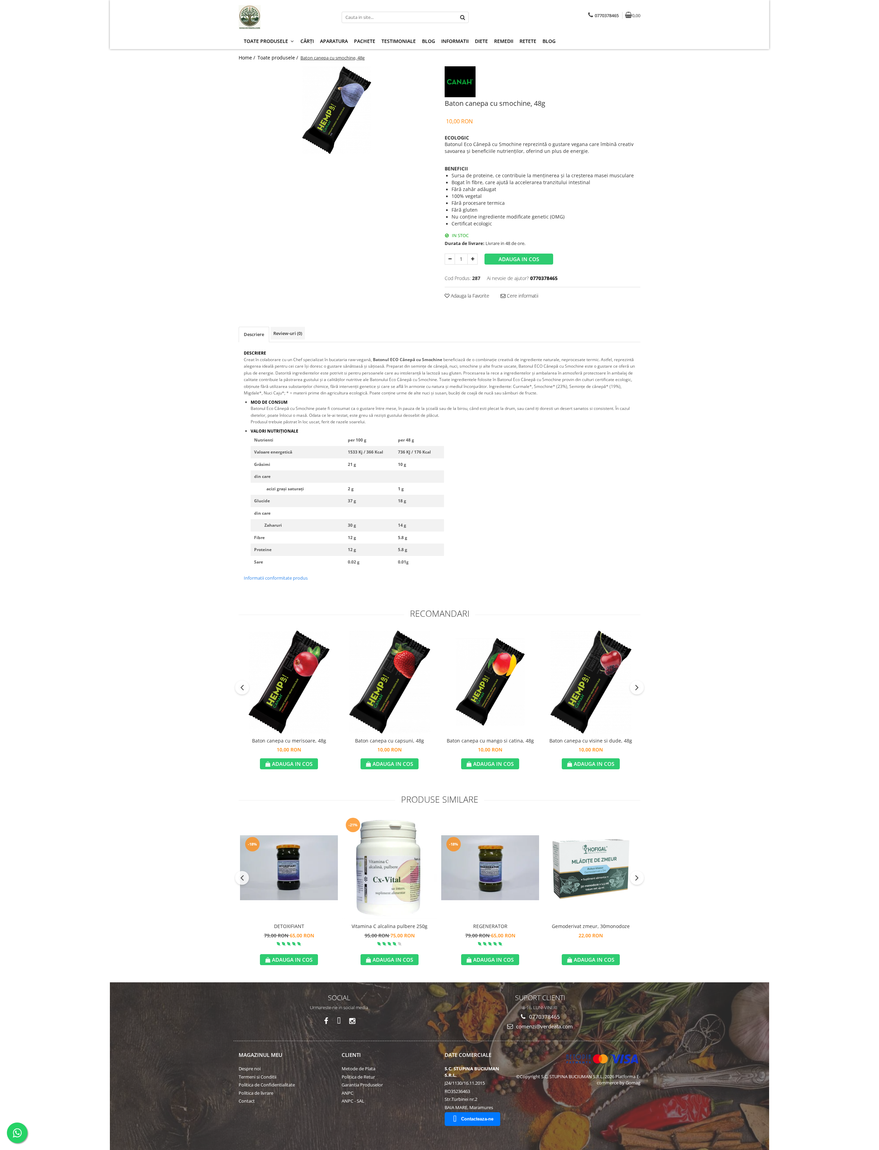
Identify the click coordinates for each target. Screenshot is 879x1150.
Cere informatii (521, 295)
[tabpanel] (336, 110)
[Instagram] (352, 1021)
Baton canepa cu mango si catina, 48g (490, 740)
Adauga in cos (519, 259)
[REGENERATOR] (490, 867)
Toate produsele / (278, 57)
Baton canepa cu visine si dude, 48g (590, 740)
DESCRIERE (255, 353)
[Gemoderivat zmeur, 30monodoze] (591, 868)
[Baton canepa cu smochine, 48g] (336, 110)
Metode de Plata (358, 1068)
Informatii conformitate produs (276, 578)
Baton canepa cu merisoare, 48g (289, 740)
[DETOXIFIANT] (289, 867)
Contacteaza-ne (477, 1118)
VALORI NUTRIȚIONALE (274, 431)
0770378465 (544, 1016)
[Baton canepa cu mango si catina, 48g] (490, 682)
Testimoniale (398, 41)
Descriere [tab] (254, 334)
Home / (247, 57)
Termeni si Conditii (257, 1077)
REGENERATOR (490, 926)
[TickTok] (339, 1021)
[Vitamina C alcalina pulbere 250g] (389, 867)
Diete (481, 41)
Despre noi (250, 1068)
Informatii (455, 41)
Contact (247, 1101)
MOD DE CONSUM (269, 402)
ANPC (347, 1093)
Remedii (503, 41)
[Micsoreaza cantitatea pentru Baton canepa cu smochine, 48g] (450, 259)
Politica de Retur (358, 1077)
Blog (428, 41)
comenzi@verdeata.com (544, 1026)
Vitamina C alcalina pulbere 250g (389, 926)
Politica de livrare (256, 1093)
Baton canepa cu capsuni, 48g (389, 740)
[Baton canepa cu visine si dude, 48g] (591, 682)
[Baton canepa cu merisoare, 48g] (289, 682)
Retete (528, 41)
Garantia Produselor (362, 1085)
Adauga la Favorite (469, 295)
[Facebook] (326, 1021)
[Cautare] (462, 17)
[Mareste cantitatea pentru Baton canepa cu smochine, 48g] (472, 259)
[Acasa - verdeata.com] (281, 17)
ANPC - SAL (353, 1101)
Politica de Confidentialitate (267, 1085)
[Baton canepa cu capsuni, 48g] (389, 682)
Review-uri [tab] (287, 333)
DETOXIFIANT (289, 926)
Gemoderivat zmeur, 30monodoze (591, 926)
